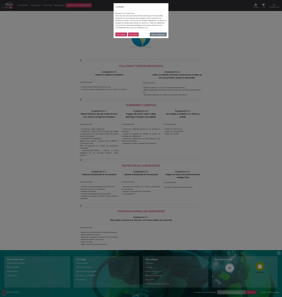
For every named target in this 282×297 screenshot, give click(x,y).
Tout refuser (133, 34)
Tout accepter (121, 34)
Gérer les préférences (158, 34)
